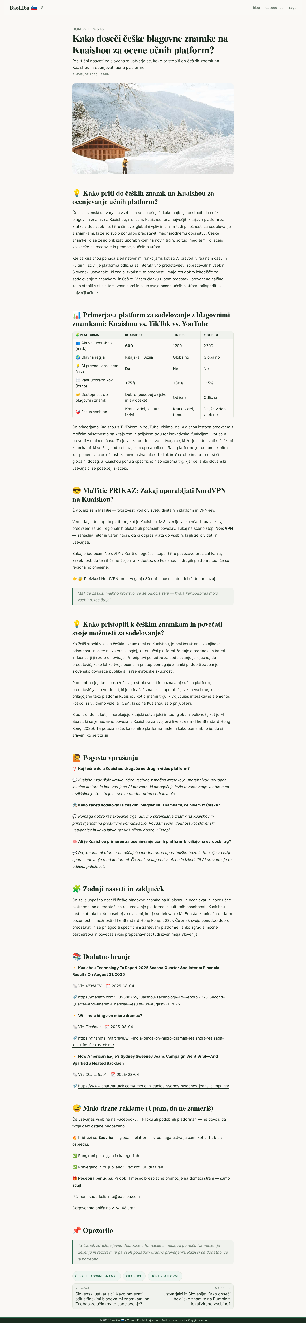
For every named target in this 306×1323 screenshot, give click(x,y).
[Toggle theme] (42, 7)
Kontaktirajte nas (147, 1320)
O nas (130, 1320)
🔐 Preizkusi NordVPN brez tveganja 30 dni (117, 578)
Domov (79, 29)
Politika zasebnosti (173, 1320)
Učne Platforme (165, 1276)
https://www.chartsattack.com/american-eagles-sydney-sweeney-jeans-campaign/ (153, 1086)
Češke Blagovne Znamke (96, 1276)
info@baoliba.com (123, 1196)
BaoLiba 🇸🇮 (23, 7)
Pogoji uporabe (197, 1320)
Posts (97, 29)
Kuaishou (134, 1276)
